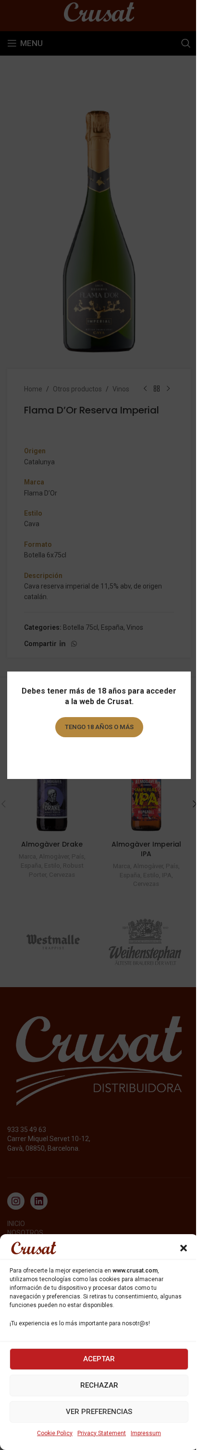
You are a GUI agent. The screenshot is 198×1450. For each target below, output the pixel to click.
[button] (183, 1248)
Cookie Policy (55, 1433)
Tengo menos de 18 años (99, 754)
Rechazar (99, 1385)
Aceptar (99, 1359)
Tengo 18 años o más (99, 727)
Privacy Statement (101, 1433)
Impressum (146, 1433)
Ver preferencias (99, 1411)
